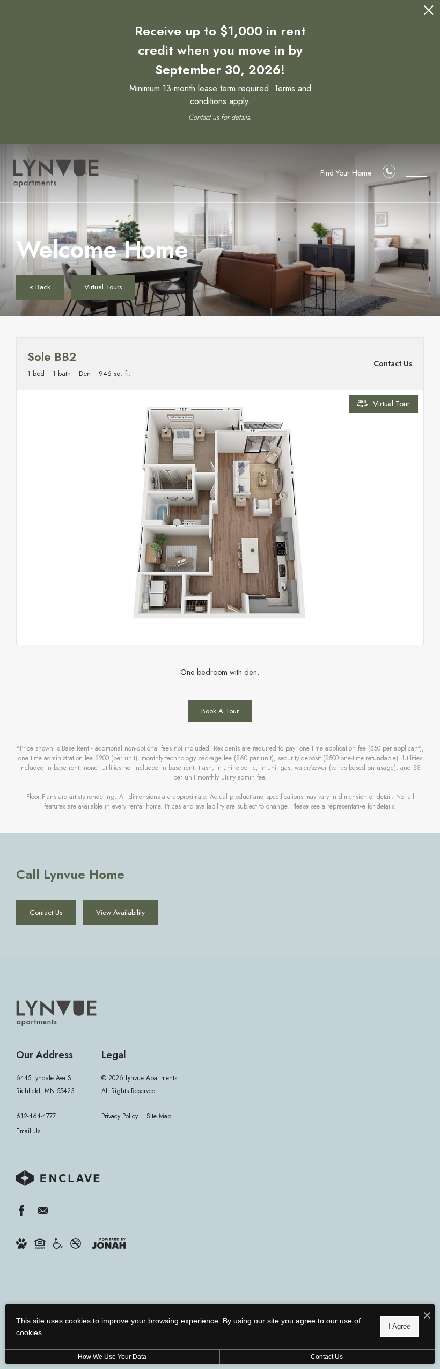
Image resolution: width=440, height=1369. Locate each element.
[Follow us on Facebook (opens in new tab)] (21, 1210)
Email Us (28, 1131)
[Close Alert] (428, 13)
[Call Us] (389, 174)
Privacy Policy (119, 1116)
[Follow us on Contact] (43, 1210)
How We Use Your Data (112, 1356)
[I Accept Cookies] (427, 1316)
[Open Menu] (416, 173)
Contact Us (327, 1356)
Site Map (158, 1116)
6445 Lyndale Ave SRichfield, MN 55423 (45, 1084)
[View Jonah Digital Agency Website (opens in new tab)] (109, 1242)
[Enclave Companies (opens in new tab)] (58, 1178)
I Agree (399, 1326)
